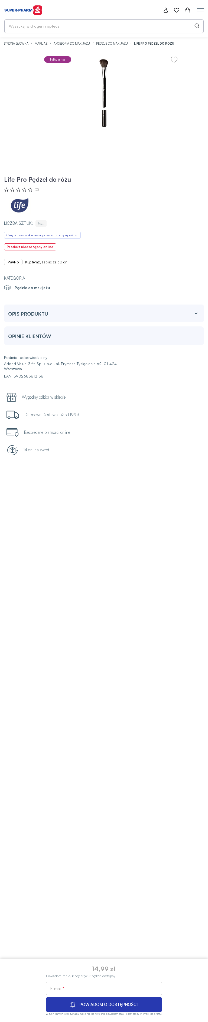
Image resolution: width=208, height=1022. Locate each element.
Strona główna (16, 43)
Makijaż (41, 43)
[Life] (20, 205)
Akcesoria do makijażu (72, 43)
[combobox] (104, 26)
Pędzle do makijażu (112, 43)
